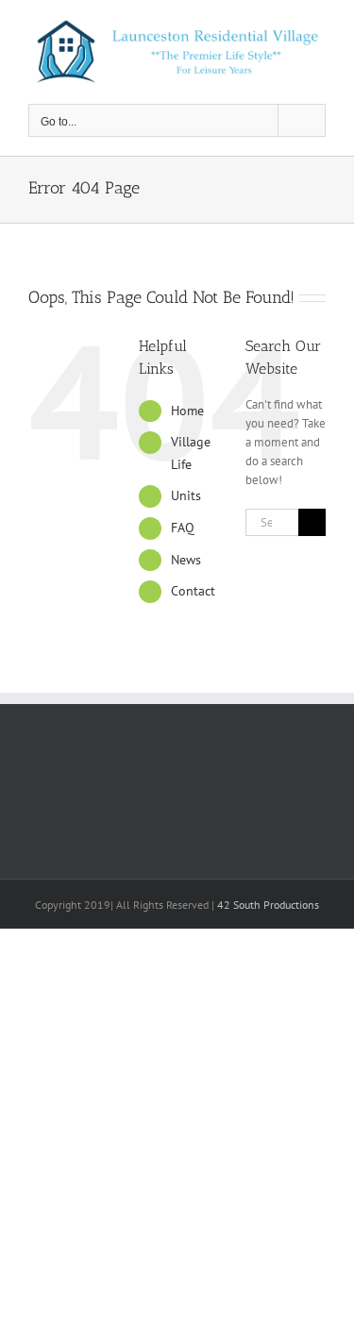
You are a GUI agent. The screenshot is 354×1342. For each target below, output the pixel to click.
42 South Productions (268, 904)
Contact (193, 590)
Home (187, 410)
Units (186, 495)
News (186, 559)
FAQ (182, 527)
